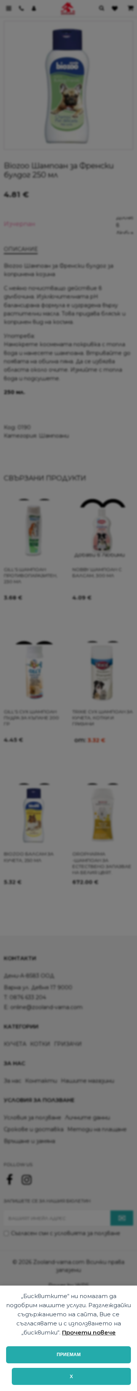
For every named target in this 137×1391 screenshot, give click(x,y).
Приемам (69, 1354)
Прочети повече (89, 1332)
